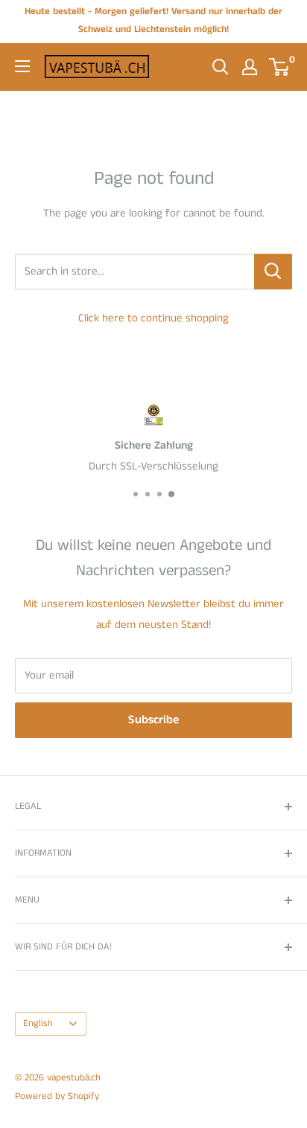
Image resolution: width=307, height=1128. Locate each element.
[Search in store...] (273, 271)
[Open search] (220, 67)
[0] (279, 67)
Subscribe (153, 719)
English (38, 1023)
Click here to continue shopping (153, 318)
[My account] (249, 67)
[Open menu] (22, 66)
